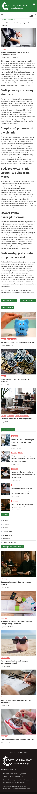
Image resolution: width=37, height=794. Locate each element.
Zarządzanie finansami (21, 415)
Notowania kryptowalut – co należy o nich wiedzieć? (16, 381)
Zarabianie (6, 538)
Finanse (7, 62)
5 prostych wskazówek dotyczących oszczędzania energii (10, 300)
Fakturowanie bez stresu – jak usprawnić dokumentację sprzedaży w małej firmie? (10, 114)
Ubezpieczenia (11, 339)
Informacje (10, 44)
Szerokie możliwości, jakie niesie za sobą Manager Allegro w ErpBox (16, 623)
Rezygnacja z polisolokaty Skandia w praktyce (17, 342)
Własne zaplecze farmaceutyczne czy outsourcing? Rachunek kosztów (10, 51)
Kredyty (13, 62)
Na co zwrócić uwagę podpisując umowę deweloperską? (16, 701)
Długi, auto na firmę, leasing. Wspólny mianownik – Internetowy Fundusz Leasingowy (10, 71)
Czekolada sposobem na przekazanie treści (17, 740)
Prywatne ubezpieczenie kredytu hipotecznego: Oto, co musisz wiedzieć (29, 300)
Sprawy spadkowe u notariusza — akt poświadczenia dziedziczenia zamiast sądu (10, 92)
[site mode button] (31, 16)
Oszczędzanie (7, 531)
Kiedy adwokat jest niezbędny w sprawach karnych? (10, 132)
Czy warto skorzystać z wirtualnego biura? (16, 419)
